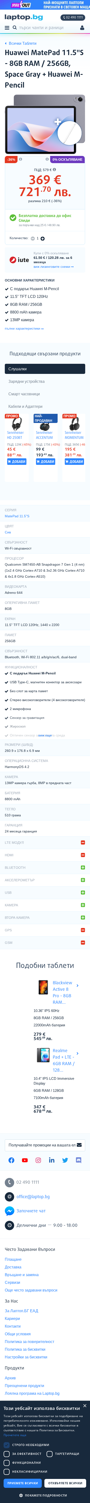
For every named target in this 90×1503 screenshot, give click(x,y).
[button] (45, 1495)
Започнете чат (31, 1211)
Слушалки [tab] (17, 369)
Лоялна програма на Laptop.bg (32, 1393)
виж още (45, 735)
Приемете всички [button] (22, 1483)
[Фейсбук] (11, 1160)
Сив (8, 532)
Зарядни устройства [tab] (26, 381)
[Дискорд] (79, 1160)
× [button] (84, 1406)
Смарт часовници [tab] (24, 394)
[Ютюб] (25, 1160)
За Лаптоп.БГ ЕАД (21, 1311)
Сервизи (12, 1282)
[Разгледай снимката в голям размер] (45, 124)
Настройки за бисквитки (26, 1357)
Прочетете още (15, 1435)
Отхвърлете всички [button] (65, 1483)
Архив (10, 1378)
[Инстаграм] (38, 1160)
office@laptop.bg (33, 1197)
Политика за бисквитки (25, 1349)
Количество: (19, 238)
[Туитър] (65, 1160)
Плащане (13, 1259)
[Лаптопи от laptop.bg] (24, 17)
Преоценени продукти (24, 1386)
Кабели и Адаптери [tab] (25, 406)
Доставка (13, 1267)
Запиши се (79, 1145)
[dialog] (45, 1452)
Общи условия (18, 1334)
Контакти (13, 1326)
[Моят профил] (82, 28)
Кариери (12, 1319)
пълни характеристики (22, 328)
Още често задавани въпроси (31, 1290)
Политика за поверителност (29, 1342)
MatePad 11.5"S (17, 516)
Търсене (15, 27)
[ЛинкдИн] (52, 1160)
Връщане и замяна (22, 1275)
